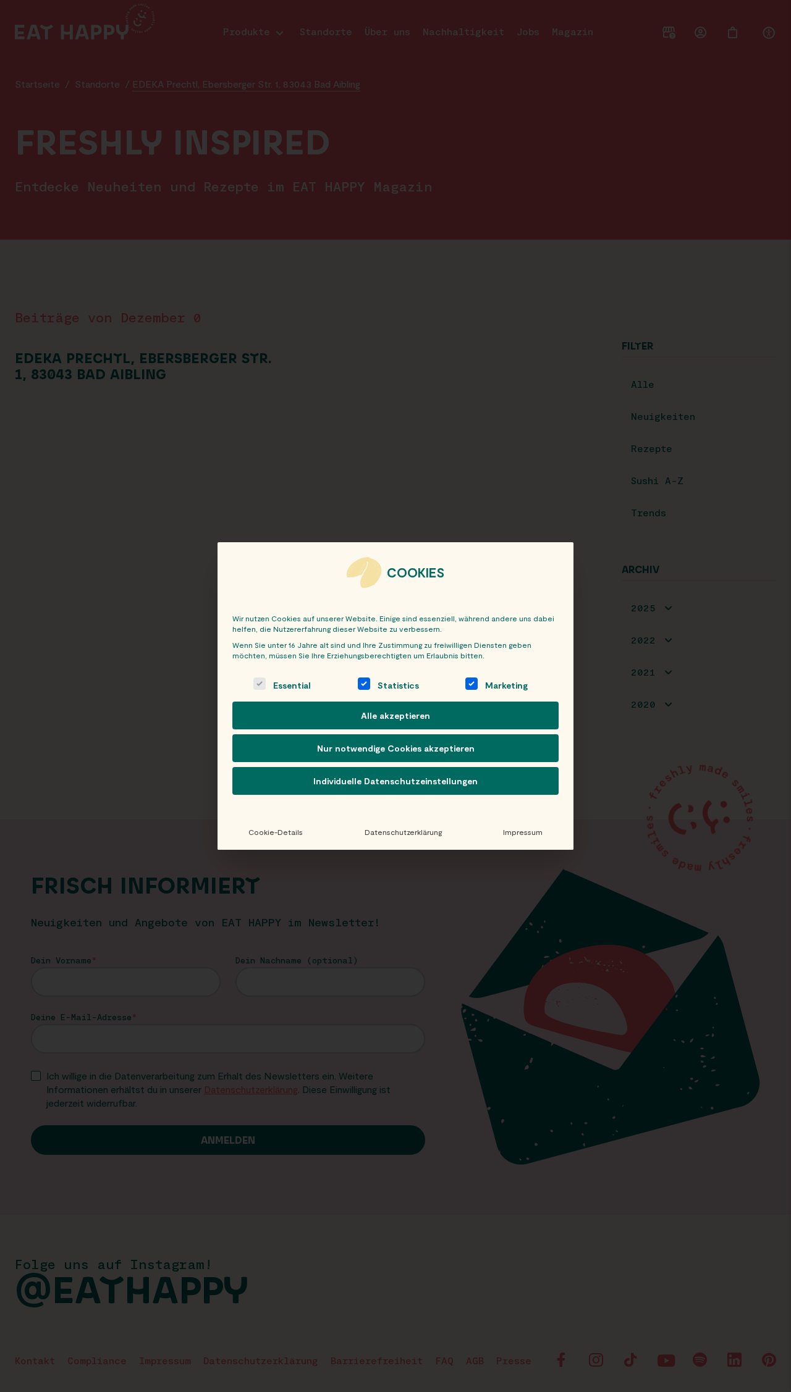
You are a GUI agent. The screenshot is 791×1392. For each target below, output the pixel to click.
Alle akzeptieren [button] (395, 715)
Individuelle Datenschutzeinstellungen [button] (395, 781)
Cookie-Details (275, 832)
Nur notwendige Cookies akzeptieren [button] (396, 748)
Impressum (523, 832)
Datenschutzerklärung (403, 832)
